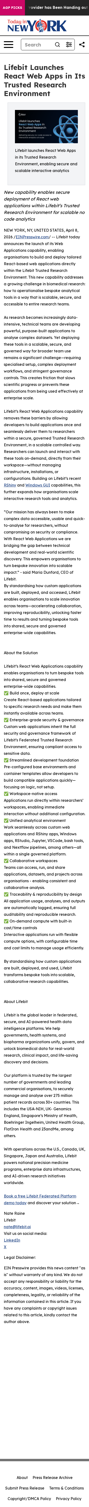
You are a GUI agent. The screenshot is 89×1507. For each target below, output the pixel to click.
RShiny (10, 485)
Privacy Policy (68, 1498)
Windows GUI (37, 485)
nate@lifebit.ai (17, 1226)
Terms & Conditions (66, 1488)
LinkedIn (12, 1240)
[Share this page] (82, 44)
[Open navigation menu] (8, 44)
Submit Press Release (24, 1488)
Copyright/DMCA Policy (29, 1498)
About (22, 1477)
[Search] (57, 44)
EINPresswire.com (32, 237)
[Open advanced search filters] (69, 44)
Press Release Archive (53, 1477)
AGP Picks (12, 8)
